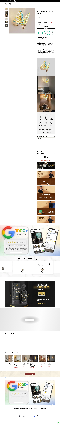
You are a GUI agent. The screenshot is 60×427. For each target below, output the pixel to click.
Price (38, 20)
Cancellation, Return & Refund (42, 144)
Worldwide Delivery (40, 151)
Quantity (38, 17)
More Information (40, 153)
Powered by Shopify (33, 424)
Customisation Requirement (42, 136)
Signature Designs (21, 417)
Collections (40, 9)
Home (37, 9)
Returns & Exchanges (22, 414)
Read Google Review (54, 266)
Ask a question (39, 142)
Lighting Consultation (30, 319)
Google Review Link (14, 267)
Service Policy (39, 147)
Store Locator (44, 4)
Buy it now (46, 28)
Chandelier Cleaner (37, 4)
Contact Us (20, 419)
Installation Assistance (41, 140)
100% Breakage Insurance (41, 149)
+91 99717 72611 (45, 160)
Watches (13, 4)
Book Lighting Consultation (28, 4)
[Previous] (51, 405)
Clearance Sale (19, 4)
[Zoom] (22, 20)
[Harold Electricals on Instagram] (26, 417)
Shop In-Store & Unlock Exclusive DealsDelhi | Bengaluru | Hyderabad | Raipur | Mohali (11, 1)
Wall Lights (44, 9)
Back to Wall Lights (30, 374)
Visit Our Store (39, 138)
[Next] (6, 33)
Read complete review (34, 266)
